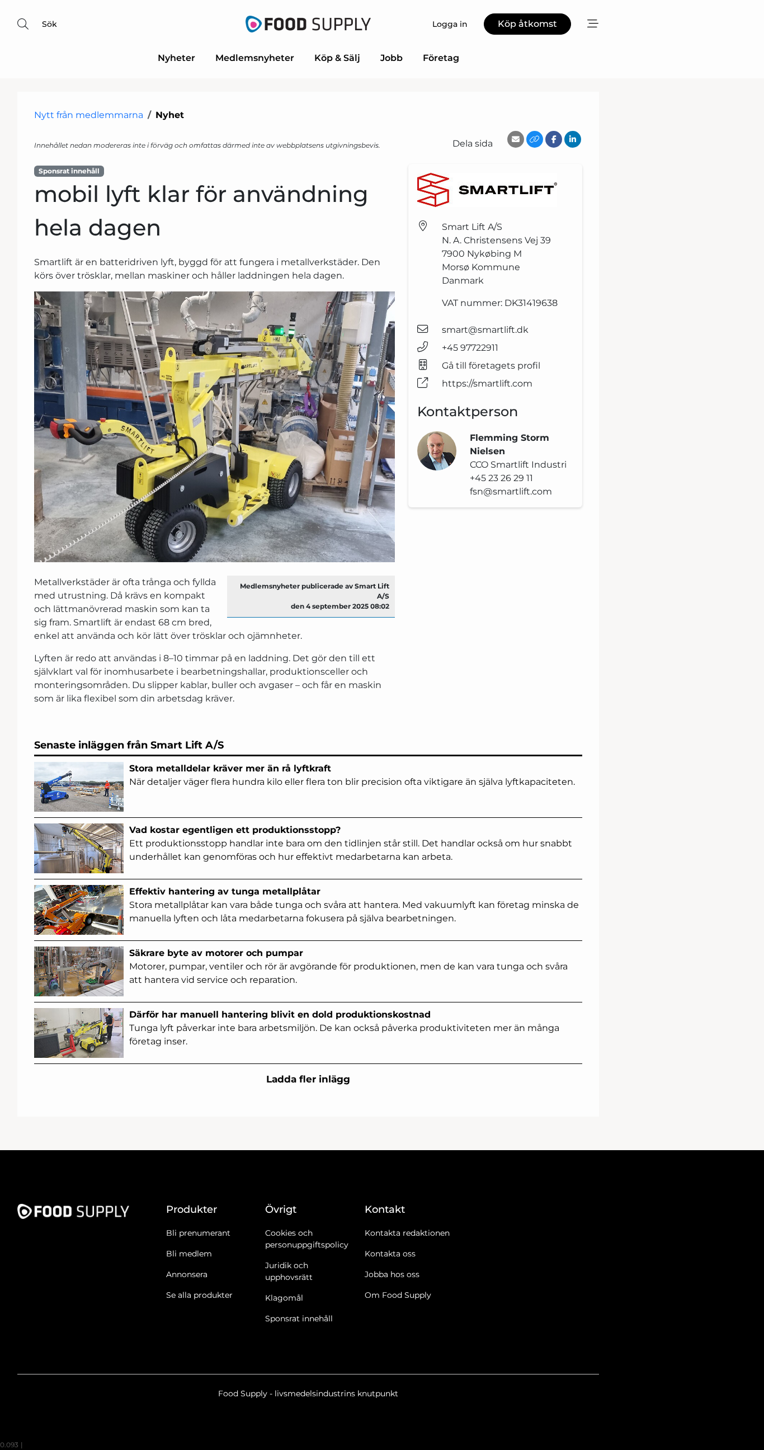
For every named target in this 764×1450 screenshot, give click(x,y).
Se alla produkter (199, 1295)
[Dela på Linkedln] (572, 139)
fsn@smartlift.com (511, 491)
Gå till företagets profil (491, 365)
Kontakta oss (390, 1254)
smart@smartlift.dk (485, 329)
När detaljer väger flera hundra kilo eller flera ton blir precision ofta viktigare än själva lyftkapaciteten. (352, 775)
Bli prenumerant (198, 1233)
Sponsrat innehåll (299, 1319)
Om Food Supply (398, 1295)
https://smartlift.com (487, 383)
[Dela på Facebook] (553, 139)
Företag (441, 58)
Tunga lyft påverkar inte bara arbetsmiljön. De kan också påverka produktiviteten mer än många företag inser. (344, 1028)
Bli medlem (189, 1254)
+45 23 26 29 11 (501, 478)
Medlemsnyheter (254, 58)
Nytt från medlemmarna (88, 115)
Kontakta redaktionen (407, 1233)
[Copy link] (534, 139)
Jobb (391, 58)
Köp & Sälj (337, 58)
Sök (49, 24)
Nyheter (176, 58)
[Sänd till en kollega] (515, 139)
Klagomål (284, 1298)
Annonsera (186, 1274)
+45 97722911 (470, 347)
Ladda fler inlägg (308, 1079)
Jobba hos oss (392, 1274)
